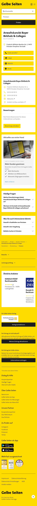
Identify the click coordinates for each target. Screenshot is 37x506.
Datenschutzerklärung (19, 478)
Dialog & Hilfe (7, 375)
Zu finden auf (7, 423)
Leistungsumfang (7, 263)
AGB (23, 481)
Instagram (5, 427)
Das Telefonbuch (7, 415)
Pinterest (4, 432)
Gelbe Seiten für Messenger (10, 400)
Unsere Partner (8, 408)
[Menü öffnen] (34, 4)
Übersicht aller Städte (9, 385)
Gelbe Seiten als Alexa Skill (10, 402)
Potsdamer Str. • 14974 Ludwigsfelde (12, 284)
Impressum (5, 478)
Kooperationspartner (8, 412)
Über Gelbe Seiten (9, 390)
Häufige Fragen (6, 382)
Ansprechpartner (7, 379)
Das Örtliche (5, 417)
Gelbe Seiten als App (8, 397)
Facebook (5, 430)
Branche (4, 255)
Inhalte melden (6, 484)
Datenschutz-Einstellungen (10, 481)
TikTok (4, 435)
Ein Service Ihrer (9, 498)
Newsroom (5, 394)
